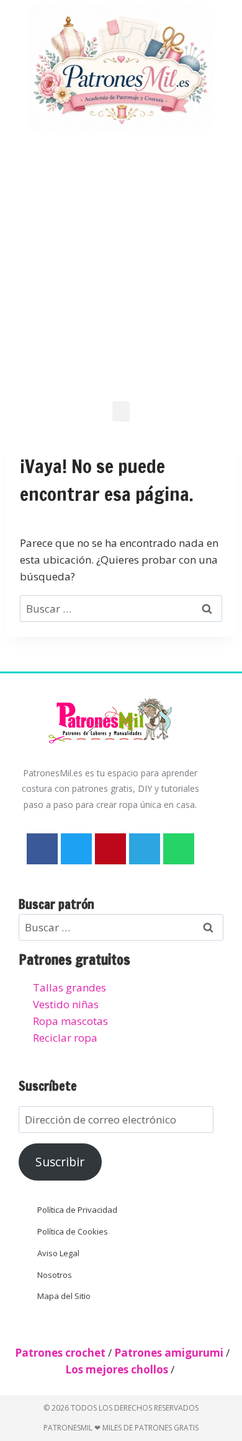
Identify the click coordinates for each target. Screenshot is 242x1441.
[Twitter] (76, 848)
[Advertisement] (121, 263)
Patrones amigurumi (168, 1353)
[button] (121, 411)
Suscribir (59, 1162)
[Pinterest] (110, 848)
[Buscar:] (121, 608)
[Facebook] (42, 848)
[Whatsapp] (178, 848)
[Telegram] (144, 848)
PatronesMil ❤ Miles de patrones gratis (121, 1427)
